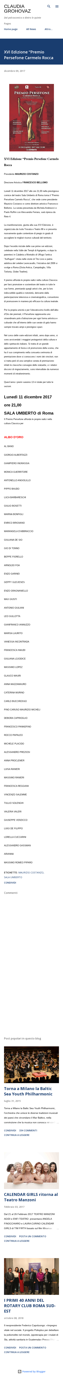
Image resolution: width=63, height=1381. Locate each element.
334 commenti (28, 1130)
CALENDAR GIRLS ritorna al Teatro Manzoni (31, 1197)
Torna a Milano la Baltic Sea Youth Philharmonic (28, 1091)
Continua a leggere (17, 1135)
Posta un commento (32, 1236)
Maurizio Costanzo (31, 872)
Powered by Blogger (34, 1371)
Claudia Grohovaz (17, 9)
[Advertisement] (31, 1005)
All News (31, 29)
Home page (10, 29)
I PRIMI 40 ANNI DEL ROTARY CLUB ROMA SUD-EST (30, 1305)
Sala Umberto (13, 877)
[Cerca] (49, 6)
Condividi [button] (10, 882)
